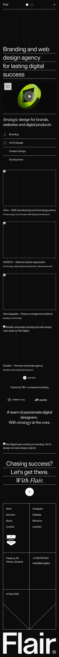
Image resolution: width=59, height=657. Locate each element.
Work (8, 509)
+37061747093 (41, 558)
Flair (6, 4)
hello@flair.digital (41, 563)
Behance (37, 521)
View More (32, 378)
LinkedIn (37, 527)
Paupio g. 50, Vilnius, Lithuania (14, 560)
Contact (10, 527)
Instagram (38, 509)
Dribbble (37, 515)
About (9, 521)
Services (10, 515)
